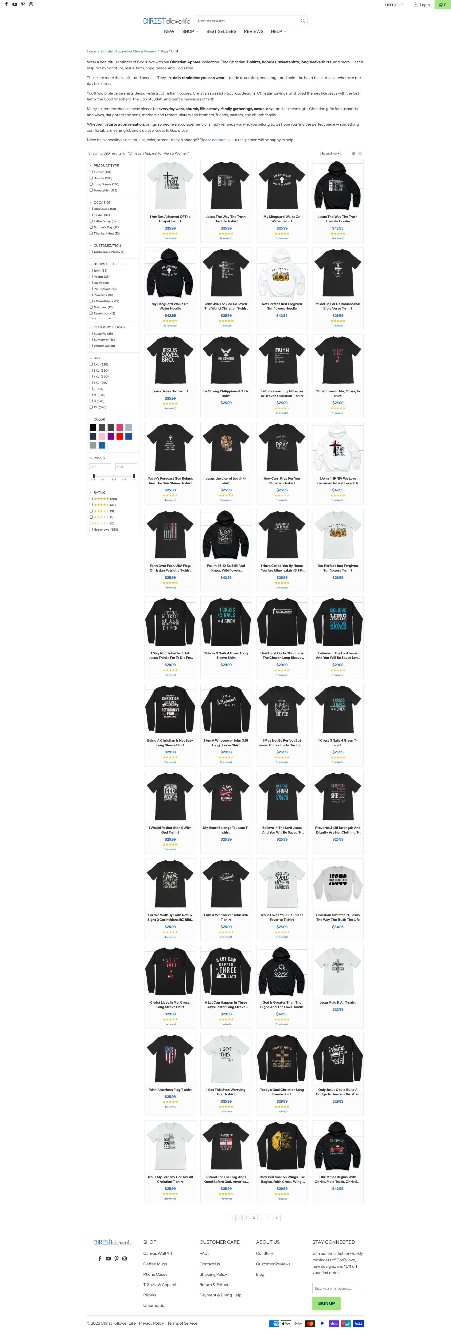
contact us (221, 139)
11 (269, 1218)
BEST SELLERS (221, 31)
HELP (277, 31)
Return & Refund (214, 1284)
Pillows (149, 1295)
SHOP (188, 31)
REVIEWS (253, 31)
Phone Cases (155, 1274)
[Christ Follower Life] (166, 20)
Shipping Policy (213, 1274)
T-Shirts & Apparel (159, 1284)
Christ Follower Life (118, 1323)
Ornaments (153, 1305)
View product (170, 200)
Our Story (264, 1253)
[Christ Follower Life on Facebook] (6, 4)
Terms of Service (182, 1323)
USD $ (390, 5)
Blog (260, 1274)
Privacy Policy (151, 1323)
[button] (353, 153)
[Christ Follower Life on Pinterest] (22, 4)
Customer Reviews (273, 1264)
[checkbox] (93, 427)
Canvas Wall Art (157, 1253)
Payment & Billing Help (220, 1295)
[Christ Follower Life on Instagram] (30, 4)
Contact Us (210, 1264)
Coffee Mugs (155, 1264)
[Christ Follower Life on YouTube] (14, 4)
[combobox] (251, 21)
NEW (169, 31)
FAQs (204, 1253)
